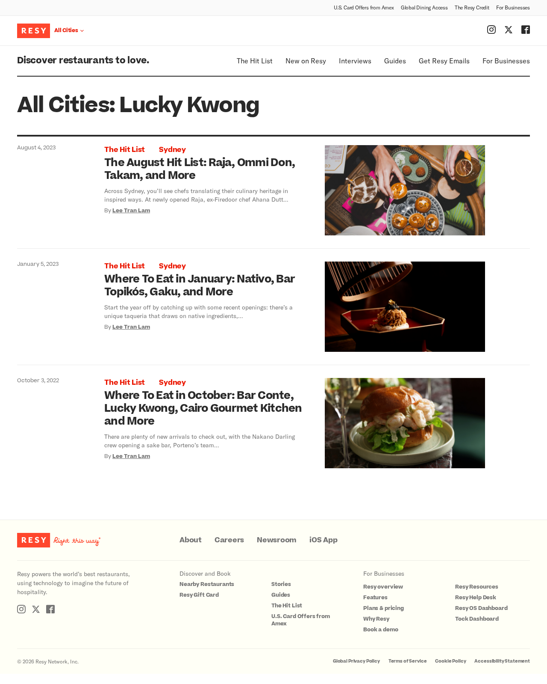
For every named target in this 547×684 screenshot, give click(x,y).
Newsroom (277, 540)
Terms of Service (407, 661)
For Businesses (513, 7)
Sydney (172, 150)
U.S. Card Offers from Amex (364, 7)
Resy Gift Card (199, 595)
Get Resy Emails (444, 61)
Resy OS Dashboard (481, 608)
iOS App (323, 540)
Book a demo (380, 629)
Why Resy (376, 619)
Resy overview (383, 587)
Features (375, 597)
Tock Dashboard (477, 619)
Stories (281, 584)
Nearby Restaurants (206, 584)
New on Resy (305, 61)
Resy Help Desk (475, 597)
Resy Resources (476, 587)
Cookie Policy (450, 661)
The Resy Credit (472, 7)
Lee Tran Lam (131, 210)
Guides (395, 61)
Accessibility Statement (502, 661)
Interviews (355, 61)
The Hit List (255, 61)
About (190, 540)
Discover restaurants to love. (83, 60)
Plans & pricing (383, 608)
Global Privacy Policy (356, 661)
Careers (229, 540)
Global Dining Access (424, 7)
